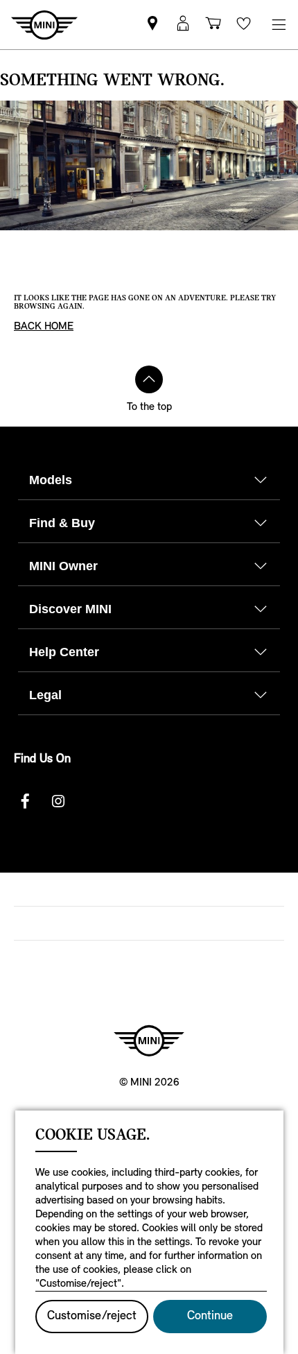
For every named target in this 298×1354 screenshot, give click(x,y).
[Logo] (149, 1040)
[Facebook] (25, 801)
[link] (152, 24)
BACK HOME (43, 326)
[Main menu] (278, 24)
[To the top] (149, 379)
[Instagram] (58, 801)
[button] (183, 24)
